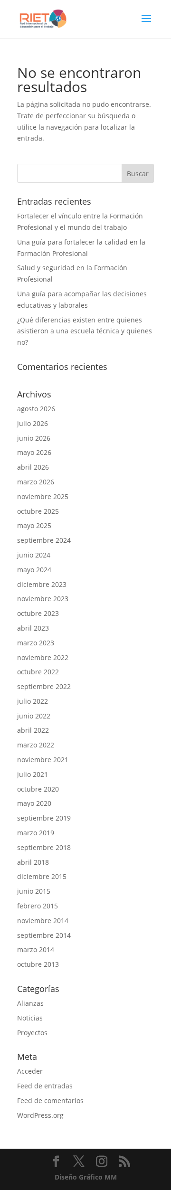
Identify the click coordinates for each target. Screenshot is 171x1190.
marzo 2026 (35, 481)
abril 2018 (33, 862)
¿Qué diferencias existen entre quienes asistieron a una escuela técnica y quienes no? (84, 331)
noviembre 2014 (42, 920)
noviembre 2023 (42, 598)
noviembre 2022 (42, 657)
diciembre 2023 (41, 584)
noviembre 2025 (42, 496)
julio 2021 (32, 774)
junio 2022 (33, 715)
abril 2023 (33, 628)
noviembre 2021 (42, 759)
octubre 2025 (38, 511)
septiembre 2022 (44, 686)
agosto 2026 (36, 408)
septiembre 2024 (44, 540)
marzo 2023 (35, 642)
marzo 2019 (35, 832)
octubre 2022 (38, 671)
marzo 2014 (35, 949)
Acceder (30, 1071)
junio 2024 (33, 554)
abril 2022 (33, 730)
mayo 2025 (34, 525)
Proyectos (32, 1032)
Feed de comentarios (50, 1100)
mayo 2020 (34, 803)
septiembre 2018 (44, 847)
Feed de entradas (45, 1085)
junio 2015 (33, 891)
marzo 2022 (35, 744)
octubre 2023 (38, 613)
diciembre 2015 (41, 876)
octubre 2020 (38, 788)
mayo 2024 (34, 569)
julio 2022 (32, 701)
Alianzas (30, 1003)
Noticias (30, 1017)
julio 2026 (32, 423)
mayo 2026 (34, 452)
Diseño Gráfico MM (86, 1176)
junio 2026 (33, 438)
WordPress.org (40, 1115)
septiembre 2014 (44, 935)
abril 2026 (33, 467)
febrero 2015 (37, 905)
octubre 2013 (38, 964)
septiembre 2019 (44, 817)
